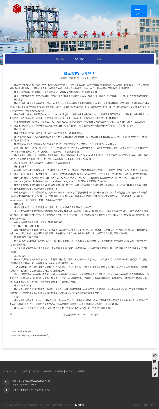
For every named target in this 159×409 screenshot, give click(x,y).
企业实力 (70, 371)
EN (59, 9)
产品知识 (98, 58)
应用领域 (47, 371)
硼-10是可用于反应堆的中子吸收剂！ (34, 335)
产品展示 (35, 371)
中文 (54, 9)
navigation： (10, 371)
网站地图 (136, 405)
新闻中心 (59, 371)
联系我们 (82, 371)
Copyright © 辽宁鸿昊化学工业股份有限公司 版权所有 (27, 405)
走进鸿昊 (24, 371)
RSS (152, 405)
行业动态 (79, 58)
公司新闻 (60, 58)
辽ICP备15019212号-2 (61, 405)
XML (145, 405)
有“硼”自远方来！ (25, 331)
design (79, 405)
